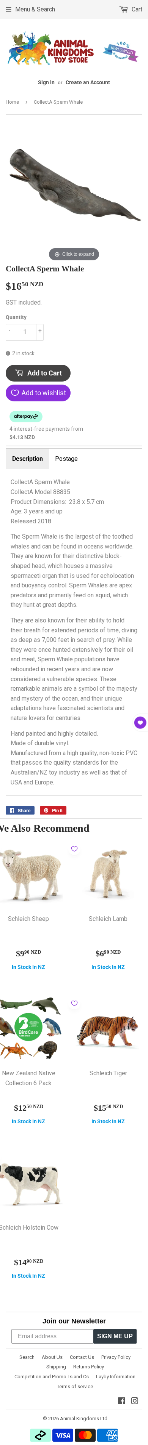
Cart (136, 9)
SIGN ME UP (115, 1336)
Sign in (46, 82)
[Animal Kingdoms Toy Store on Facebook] (122, 1401)
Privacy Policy (116, 1357)
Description (27, 458)
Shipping (56, 1367)
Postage (66, 458)
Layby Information (115, 1376)
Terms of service (75, 1386)
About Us (52, 1357)
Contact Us (82, 1357)
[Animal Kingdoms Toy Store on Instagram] (135, 1401)
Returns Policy (88, 1367)
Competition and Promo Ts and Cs (51, 1376)
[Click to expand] (74, 194)
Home (12, 102)
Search (27, 1357)
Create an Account (88, 82)
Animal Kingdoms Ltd (83, 1418)
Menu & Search (35, 9)
